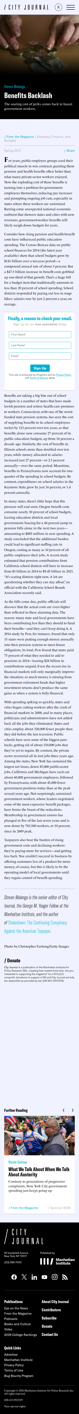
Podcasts (10, 1319)
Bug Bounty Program (18, 1376)
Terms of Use (13, 1370)
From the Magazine (24, 1208)
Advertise (11, 1355)
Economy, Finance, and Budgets (37, 138)
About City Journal (55, 1301)
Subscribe (49, 1318)
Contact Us (50, 1334)
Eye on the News (16, 1308)
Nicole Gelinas (17, 1162)
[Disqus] (39, 1043)
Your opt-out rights (14, 1406)
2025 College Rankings (20, 1335)
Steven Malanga (14, 86)
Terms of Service (39, 377)
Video (8, 1329)
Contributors (51, 1309)
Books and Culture (17, 1324)
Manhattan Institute (18, 1360)
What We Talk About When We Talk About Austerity (39, 1171)
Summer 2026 (60, 1208)
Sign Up (40, 368)
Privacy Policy (63, 374)
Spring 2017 (12, 150)
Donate (13, 960)
